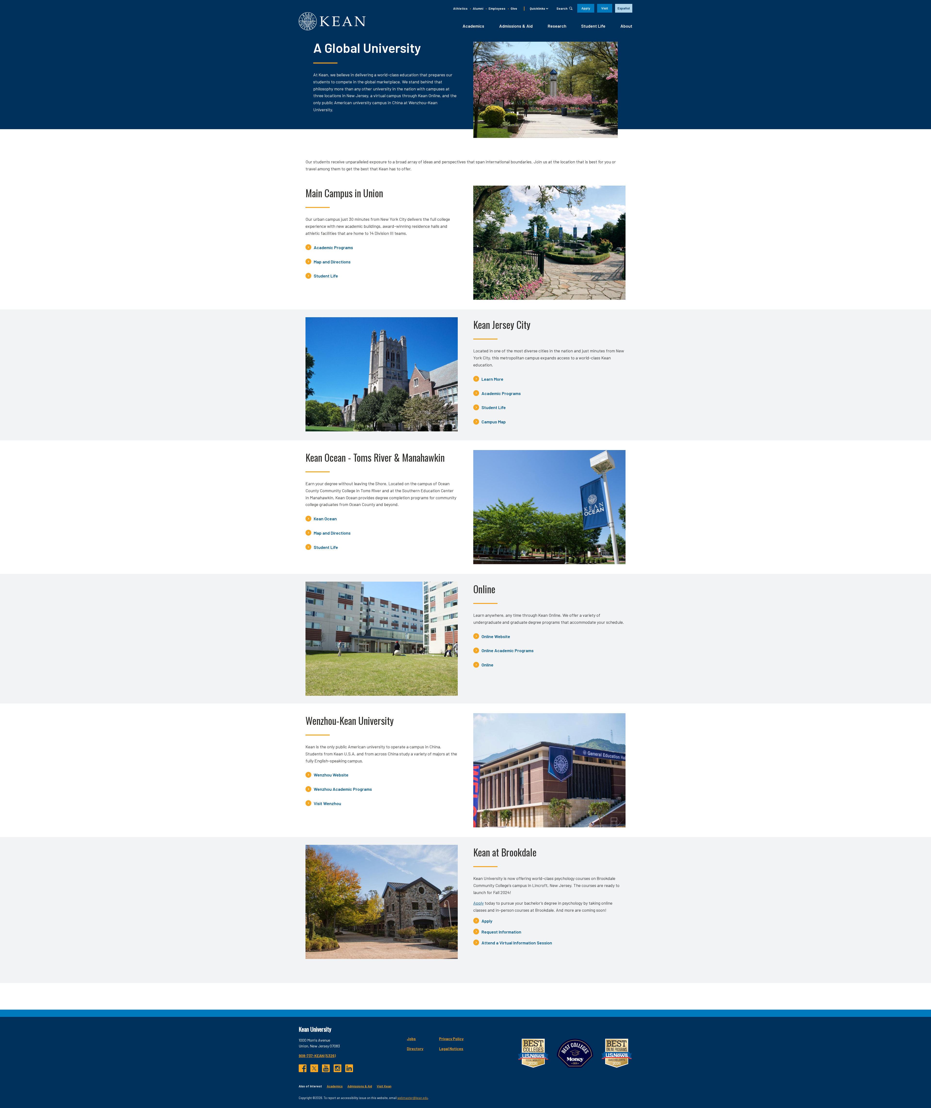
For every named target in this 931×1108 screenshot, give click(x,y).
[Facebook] (302, 1068)
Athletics (460, 8)
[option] (623, 8)
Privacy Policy (451, 1038)
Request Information (501, 931)
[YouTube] (326, 1068)
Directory (415, 1048)
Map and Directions (332, 261)
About (626, 26)
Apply (585, 8)
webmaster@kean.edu (412, 1098)
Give (514, 8)
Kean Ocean (325, 518)
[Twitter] (314, 1068)
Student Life (593, 26)
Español (624, 8)
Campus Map (494, 421)
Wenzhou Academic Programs (343, 789)
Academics (473, 26)
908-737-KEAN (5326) (317, 1055)
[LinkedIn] (349, 1068)
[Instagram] (337, 1068)
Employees (497, 8)
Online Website (496, 636)
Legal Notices (451, 1048)
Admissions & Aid (516, 26)
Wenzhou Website (331, 774)
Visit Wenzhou (327, 803)
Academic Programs (333, 247)
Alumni (478, 8)
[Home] (332, 21)
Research (557, 26)
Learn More (492, 379)
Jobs (411, 1038)
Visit (604, 8)
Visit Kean (384, 1086)
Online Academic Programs (508, 650)
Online (487, 664)
